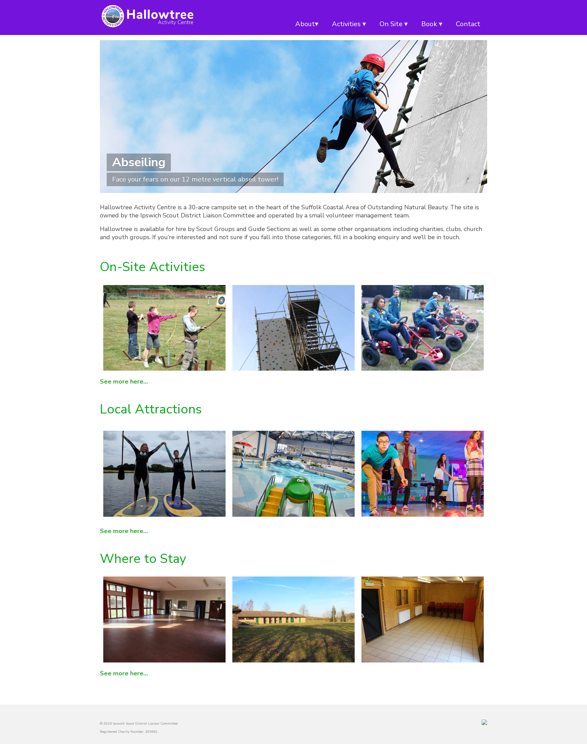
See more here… (124, 381)
